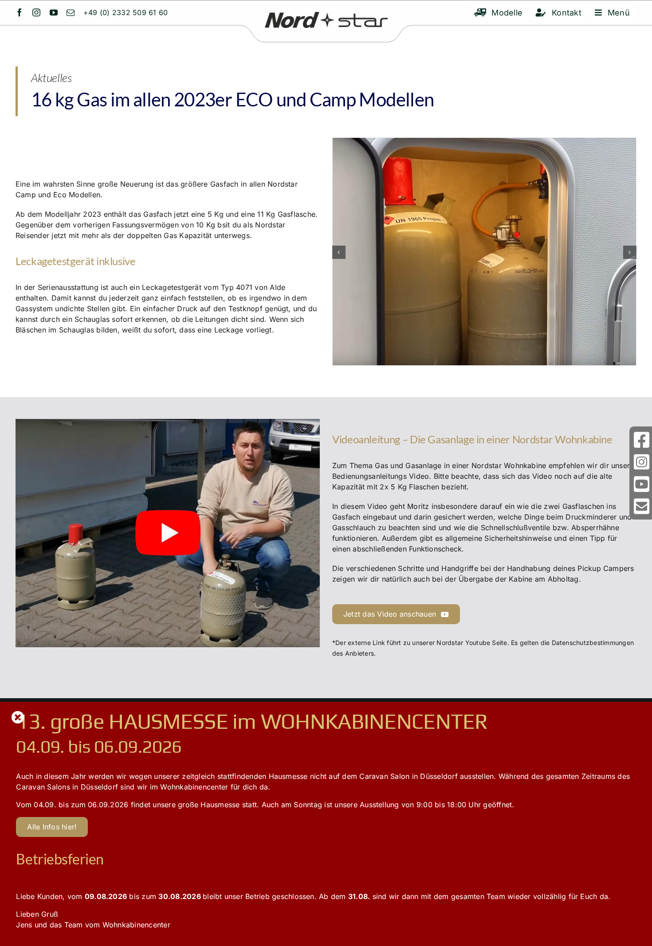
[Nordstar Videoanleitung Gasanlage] (168, 422)
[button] (339, 252)
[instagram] (36, 12)
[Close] (18, 717)
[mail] (71, 12)
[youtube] (54, 12)
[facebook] (20, 12)
